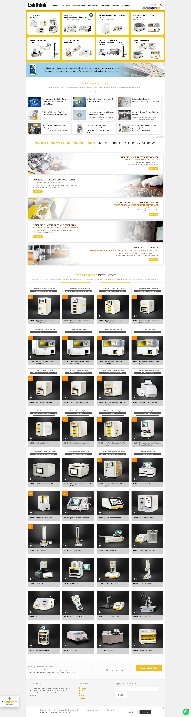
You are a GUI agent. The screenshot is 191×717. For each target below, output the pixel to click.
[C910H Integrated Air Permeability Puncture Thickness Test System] (134, 439)
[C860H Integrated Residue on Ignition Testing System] (113, 348)
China (83, 698)
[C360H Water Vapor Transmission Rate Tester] (30, 480)
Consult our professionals (111, 279)
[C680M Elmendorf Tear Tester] (134, 613)
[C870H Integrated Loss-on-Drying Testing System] (147, 348)
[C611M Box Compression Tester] (30, 647)
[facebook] (149, 8)
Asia (82, 695)
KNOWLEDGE (105, 5)
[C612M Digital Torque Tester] (134, 580)
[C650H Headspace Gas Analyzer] (30, 613)
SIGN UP (121, 695)
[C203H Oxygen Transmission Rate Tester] (65, 439)
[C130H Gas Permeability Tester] (30, 439)
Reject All (131, 712)
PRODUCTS (55, 5)
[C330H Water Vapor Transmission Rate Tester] (134, 399)
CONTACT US (125, 5)
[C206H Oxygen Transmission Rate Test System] (65, 399)
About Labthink (35, 684)
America (83, 688)
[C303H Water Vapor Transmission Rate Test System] (99, 439)
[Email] (158, 8)
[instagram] (155, 8)
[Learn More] (160, 137)
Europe (83, 690)
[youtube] (146, 8)
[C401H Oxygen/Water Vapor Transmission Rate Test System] (44, 307)
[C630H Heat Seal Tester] (65, 580)
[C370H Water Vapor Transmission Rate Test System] (99, 480)
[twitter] (152, 8)
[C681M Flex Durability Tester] (134, 647)
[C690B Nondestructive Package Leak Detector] (99, 513)
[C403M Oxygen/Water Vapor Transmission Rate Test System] (78, 307)
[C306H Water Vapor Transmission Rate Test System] (99, 399)
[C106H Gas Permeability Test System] (30, 399)
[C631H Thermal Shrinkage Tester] (99, 580)
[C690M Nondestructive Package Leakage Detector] (65, 513)
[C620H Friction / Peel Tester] (99, 547)
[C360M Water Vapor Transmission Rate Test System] (65, 480)
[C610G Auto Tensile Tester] (30, 547)
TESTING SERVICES (78, 5)
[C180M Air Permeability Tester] (134, 513)
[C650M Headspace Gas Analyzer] (65, 613)
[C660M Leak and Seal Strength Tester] (99, 613)
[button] (186, 712)
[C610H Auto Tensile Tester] (65, 547)
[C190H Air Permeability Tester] (134, 480)
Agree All (145, 712)
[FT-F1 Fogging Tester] (99, 647)
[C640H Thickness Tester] (30, 580)
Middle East (84, 693)
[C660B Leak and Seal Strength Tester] (134, 547)
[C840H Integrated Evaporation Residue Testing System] (30, 358)
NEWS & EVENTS (92, 5)
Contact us (105, 87)
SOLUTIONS (66, 5)
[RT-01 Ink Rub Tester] (65, 647)
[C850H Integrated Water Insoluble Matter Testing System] (78, 348)
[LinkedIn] (143, 8)
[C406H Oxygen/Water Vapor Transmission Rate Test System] (134, 317)
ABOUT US (115, 5)
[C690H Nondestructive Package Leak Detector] (30, 513)
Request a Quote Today (149, 668)
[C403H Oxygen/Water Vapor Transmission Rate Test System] (99, 317)
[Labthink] (37, 7)
